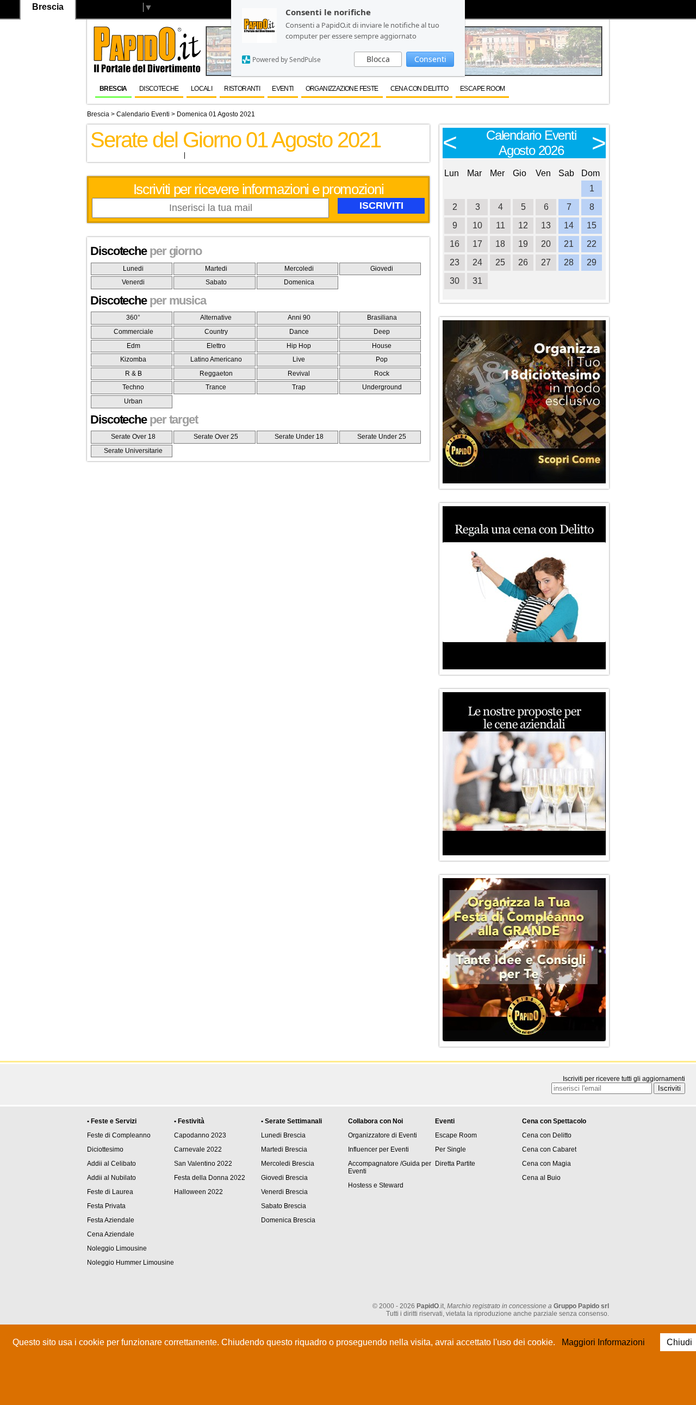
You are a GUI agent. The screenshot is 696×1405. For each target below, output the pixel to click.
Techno (133, 387)
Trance (216, 387)
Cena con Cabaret (549, 1149)
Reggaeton (216, 373)
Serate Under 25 (381, 436)
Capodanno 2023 (200, 1135)
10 (477, 225)
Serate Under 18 (299, 436)
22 (591, 243)
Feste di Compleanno (119, 1135)
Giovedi (381, 268)
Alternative (216, 317)
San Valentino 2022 (203, 1163)
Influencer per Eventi (378, 1149)
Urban (133, 401)
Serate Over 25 (216, 436)
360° (133, 317)
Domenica (299, 282)
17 (477, 243)
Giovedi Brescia (284, 1178)
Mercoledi (299, 268)
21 (569, 243)
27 (546, 262)
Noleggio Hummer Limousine (130, 1262)
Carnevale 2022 (198, 1149)
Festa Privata (106, 1206)
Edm (133, 346)
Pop (382, 359)
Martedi (216, 268)
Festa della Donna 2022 (209, 1178)
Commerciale (133, 331)
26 (523, 262)
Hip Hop (299, 346)
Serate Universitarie (133, 451)
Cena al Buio (541, 1178)
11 (500, 225)
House (381, 346)
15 (591, 225)
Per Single (450, 1149)
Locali (201, 88)
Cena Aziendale (110, 1234)
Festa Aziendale (110, 1220)
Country (216, 331)
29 (591, 262)
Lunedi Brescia (283, 1135)
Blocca (378, 59)
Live (299, 359)
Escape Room (482, 88)
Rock (381, 373)
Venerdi (133, 282)
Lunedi (133, 268)
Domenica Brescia (288, 1220)
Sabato (216, 282)
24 (477, 262)
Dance (299, 331)
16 (454, 243)
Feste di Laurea (110, 1192)
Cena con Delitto (419, 88)
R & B (133, 373)
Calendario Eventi (143, 114)
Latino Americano (216, 359)
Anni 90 (299, 317)
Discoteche (159, 88)
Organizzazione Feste (342, 88)
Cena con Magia (546, 1163)
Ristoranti (242, 88)
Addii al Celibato (111, 1163)
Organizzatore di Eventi (382, 1135)
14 (569, 225)
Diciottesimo (105, 1149)
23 (454, 262)
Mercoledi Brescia (287, 1163)
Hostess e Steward (375, 1185)
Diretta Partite (455, 1163)
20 (546, 243)
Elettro (216, 346)
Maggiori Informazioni (603, 1342)
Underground (382, 387)
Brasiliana (382, 317)
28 (569, 262)
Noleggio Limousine (117, 1248)
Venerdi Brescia (284, 1192)
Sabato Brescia (283, 1206)
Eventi (282, 88)
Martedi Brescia (284, 1149)
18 (500, 243)
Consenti (430, 59)
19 (523, 243)
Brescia (113, 88)
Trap (299, 387)
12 (523, 225)
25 (500, 262)
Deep (382, 331)
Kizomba (133, 359)
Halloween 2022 (198, 1192)
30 (454, 280)
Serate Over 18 (133, 436)
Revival (299, 373)
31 (477, 280)
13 (546, 225)
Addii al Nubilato (111, 1178)
